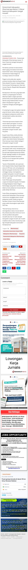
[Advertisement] (14, 555)
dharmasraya (14, 228)
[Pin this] (14, 268)
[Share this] (4, 268)
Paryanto (21, 233)
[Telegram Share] (18, 268)
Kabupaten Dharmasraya (10, 233)
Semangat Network (17, 538)
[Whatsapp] (4, 271)
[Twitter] (16, 247)
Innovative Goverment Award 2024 (12, 231)
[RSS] (5, 249)
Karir (8, 537)
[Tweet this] (9, 268)
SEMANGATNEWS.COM (9, 58)
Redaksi (4, 537)
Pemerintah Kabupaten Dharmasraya (13, 236)
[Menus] (26, 1)
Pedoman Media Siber (6, 538)
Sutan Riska (6, 239)
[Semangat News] (8, 1)
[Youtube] (20, 247)
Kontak (12, 537)
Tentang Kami (19, 537)
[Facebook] (13, 247)
